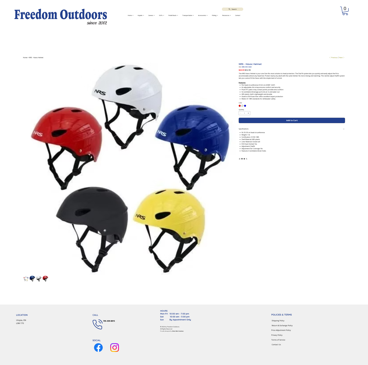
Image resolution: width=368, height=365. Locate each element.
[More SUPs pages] (163, 15)
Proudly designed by (172, 331)
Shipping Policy (278, 320)
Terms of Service (278, 340)
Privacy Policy (276, 335)
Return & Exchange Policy (282, 325)
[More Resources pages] (230, 15)
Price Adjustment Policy (281, 330)
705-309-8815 (109, 321)
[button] (345, 11)
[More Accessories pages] (207, 15)
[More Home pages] (132, 15)
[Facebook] (242, 159)
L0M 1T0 (20, 323)
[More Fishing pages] (217, 15)
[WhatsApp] (240, 159)
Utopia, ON (21, 320)
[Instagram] (114, 347)
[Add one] (248, 113)
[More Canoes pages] (154, 15)
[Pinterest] (244, 159)
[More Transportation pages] (193, 15)
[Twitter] (247, 159)
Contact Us (276, 344)
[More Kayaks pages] (143, 15)
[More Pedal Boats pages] (177, 15)
